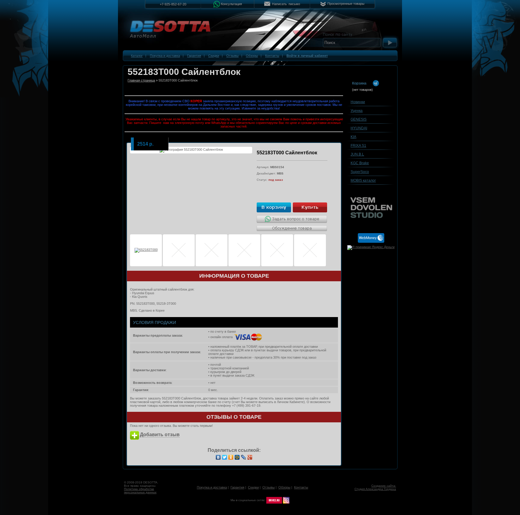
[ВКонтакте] (218, 457)
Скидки (213, 55)
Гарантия (194, 55)
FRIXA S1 (358, 145)
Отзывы (232, 55)
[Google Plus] (250, 457)
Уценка (357, 111)
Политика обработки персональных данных (140, 490)
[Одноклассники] (231, 457)
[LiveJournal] (243, 457)
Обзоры (252, 55)
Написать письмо (286, 4)
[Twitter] (224, 457)
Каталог (137, 55)
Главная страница (141, 80)
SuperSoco (360, 172)
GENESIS (359, 119)
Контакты (272, 55)
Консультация (231, 3)
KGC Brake (360, 163)
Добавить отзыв (160, 434)
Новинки (358, 102)
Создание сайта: (383, 485)
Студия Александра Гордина (375, 489)
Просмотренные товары (345, 3)
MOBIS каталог (363, 180)
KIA (353, 137)
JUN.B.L (357, 154)
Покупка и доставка (165, 55)
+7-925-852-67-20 (173, 4)
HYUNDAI (359, 128)
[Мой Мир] (237, 457)
